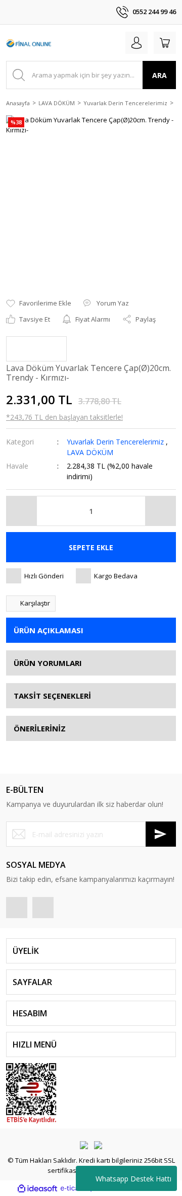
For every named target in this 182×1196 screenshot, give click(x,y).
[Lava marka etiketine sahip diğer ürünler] (36, 348)
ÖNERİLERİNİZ (40, 728)
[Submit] (161, 834)
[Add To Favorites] (38, 303)
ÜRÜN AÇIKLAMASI (48, 630)
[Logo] (29, 43)
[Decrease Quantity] (22, 511)
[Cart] (165, 43)
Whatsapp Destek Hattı (133, 1178)
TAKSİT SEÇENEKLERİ (52, 696)
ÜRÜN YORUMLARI (48, 663)
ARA (159, 75)
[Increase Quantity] (160, 511)
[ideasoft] (37, 1188)
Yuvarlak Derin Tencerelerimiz (115, 441)
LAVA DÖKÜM (90, 452)
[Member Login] (136, 43)
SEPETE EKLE (91, 547)
